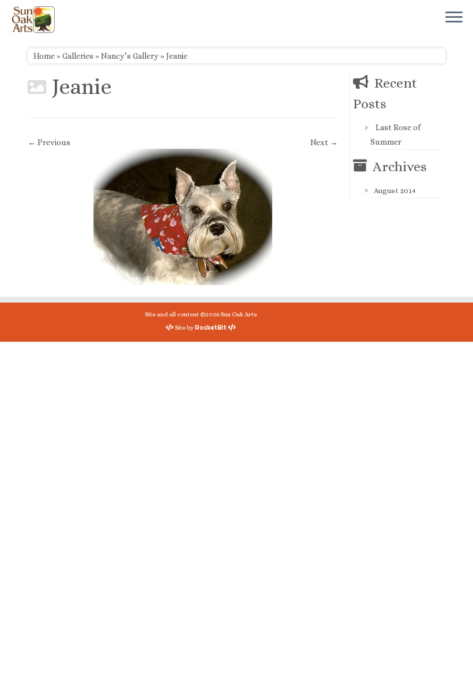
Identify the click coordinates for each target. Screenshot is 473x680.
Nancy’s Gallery (130, 56)
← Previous (49, 142)
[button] (182, 217)
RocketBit (211, 327)
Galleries (77, 56)
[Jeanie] (182, 216)
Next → (324, 142)
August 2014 (395, 190)
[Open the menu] (454, 18)
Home (44, 56)
